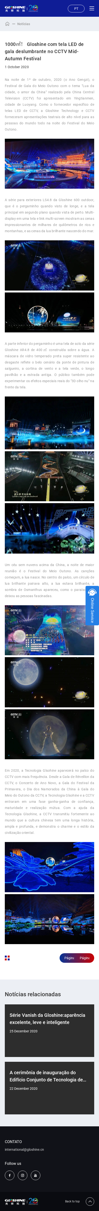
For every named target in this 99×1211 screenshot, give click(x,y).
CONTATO (13, 1141)
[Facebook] (9, 1175)
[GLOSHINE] (21, 8)
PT (76, 9)
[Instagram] (22, 1175)
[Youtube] (35, 1175)
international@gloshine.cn (24, 1149)
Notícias (23, 24)
